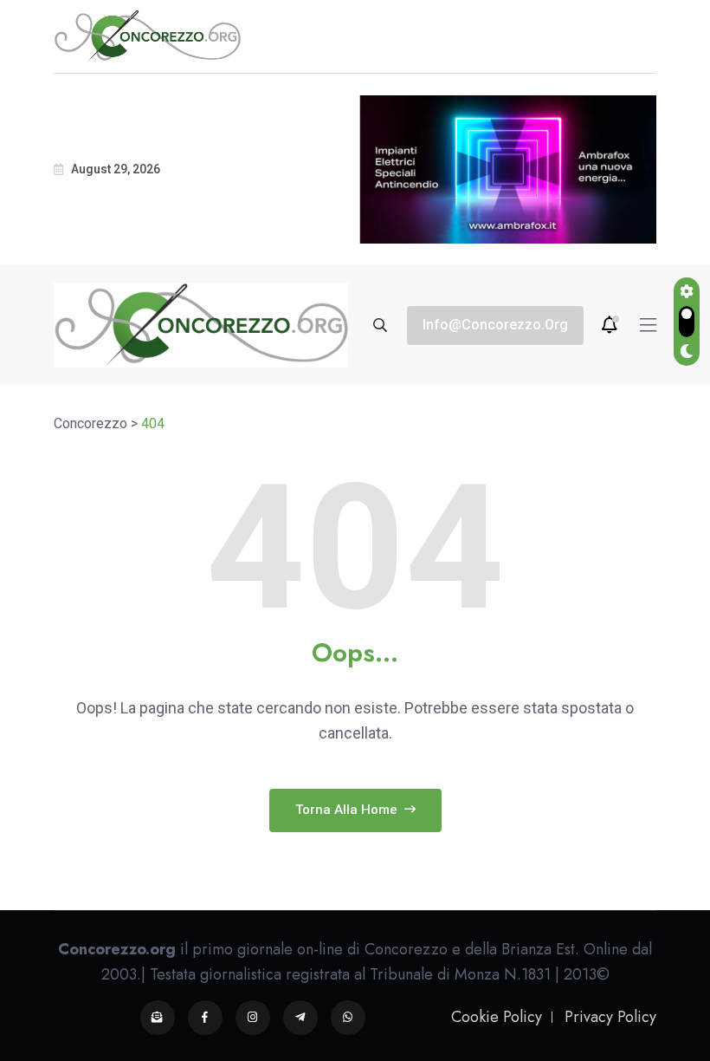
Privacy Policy (610, 1017)
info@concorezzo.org (495, 324)
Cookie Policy (496, 1017)
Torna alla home (348, 809)
